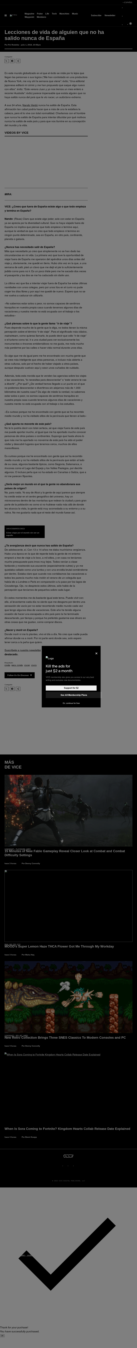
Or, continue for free (71, 703)
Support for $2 (71, 688)
